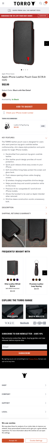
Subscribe (24, 353)
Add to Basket (24, 106)
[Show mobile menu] (3, 4)
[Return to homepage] (24, 3)
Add (43, 126)
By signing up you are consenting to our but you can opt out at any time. (24, 360)
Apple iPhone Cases (8, 74)
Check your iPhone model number (19, 113)
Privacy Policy (33, 359)
